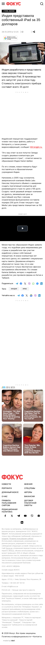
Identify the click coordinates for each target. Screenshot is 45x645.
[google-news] (38, 516)
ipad (25, 289)
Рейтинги (7, 488)
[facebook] (5, 516)
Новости (6, 484)
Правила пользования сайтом (9, 502)
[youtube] (25, 516)
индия (14, 289)
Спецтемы (29, 488)
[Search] (42, 4)
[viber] (32, 516)
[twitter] (12, 516)
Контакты (37, 636)
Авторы (28, 492)
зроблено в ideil (9, 641)
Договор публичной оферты (30, 502)
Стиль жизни (8, 11)
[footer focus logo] (12, 477)
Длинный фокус (10, 492)
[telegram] (18, 516)
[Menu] (3, 4)
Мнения (28, 484)
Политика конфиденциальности (16, 636)
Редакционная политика (9, 510)
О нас (5, 496)
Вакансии (29, 496)
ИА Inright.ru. (36, 147)
